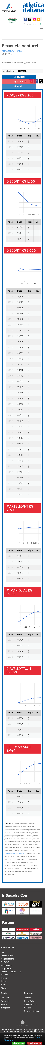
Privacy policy (9, 1040)
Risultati (20, 76)
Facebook (5, 1001)
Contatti (27, 998)
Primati (20, 81)
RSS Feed (5, 998)
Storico (20, 86)
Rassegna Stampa (31, 1011)
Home (3, 952)
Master (4, 978)
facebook (25, 19)
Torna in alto (22, 1025)
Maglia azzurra (7, 959)
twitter (29, 19)
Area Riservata (30, 1004)
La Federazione (7, 955)
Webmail (27, 1008)
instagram (34, 19)
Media (3, 985)
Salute (3, 981)
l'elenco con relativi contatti (14, 853)
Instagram (5, 1008)
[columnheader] (10, 136)
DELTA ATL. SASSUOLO (12, 51)
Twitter (4, 1004)
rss (38, 19)
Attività (4, 988)
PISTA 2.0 (5, 962)
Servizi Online (30, 1001)
